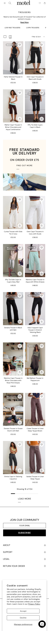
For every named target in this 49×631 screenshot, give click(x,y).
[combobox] (10, 3)
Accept (23, 611)
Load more (24, 498)
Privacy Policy (34, 604)
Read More (24, 22)
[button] (20, 45)
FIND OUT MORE (24, 165)
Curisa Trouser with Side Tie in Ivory (13, 232)
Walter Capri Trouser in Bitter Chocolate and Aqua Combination (13, 127)
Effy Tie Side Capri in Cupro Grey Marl (13, 281)
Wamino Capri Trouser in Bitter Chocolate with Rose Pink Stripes (13, 380)
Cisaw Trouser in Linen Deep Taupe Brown (35, 429)
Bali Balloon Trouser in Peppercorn (35, 379)
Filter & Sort (36, 37)
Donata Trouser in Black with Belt (13, 329)
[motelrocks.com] (23, 3)
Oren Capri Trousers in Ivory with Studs (35, 232)
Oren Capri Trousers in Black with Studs (35, 78)
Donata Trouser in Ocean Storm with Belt (13, 429)
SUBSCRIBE (24, 532)
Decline (23, 617)
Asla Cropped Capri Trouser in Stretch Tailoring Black (35, 330)
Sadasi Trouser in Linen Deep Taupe (35, 477)
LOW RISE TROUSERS (12, 28)
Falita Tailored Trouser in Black (13, 78)
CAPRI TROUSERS (32, 28)
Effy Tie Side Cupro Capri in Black (35, 126)
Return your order (14, 566)
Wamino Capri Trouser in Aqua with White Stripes (35, 281)
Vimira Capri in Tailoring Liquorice (13, 477)
